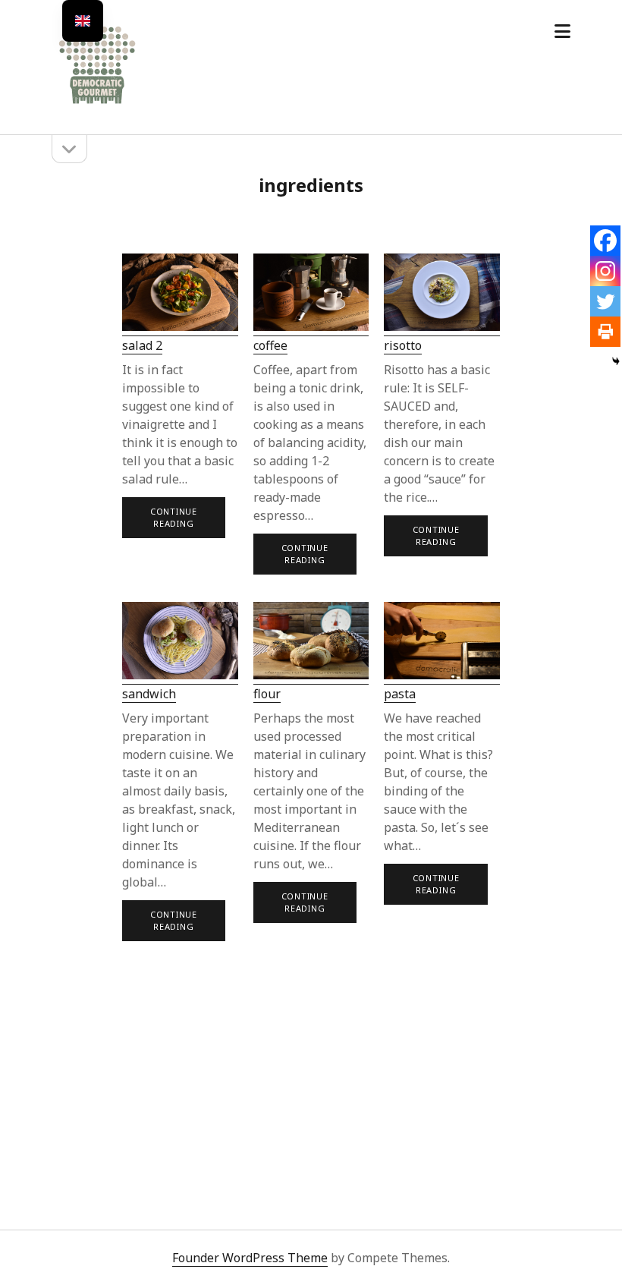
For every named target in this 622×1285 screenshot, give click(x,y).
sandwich (149, 693)
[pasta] (442, 643)
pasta (400, 693)
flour (267, 693)
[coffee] (311, 295)
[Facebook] (605, 240)
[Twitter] (605, 301)
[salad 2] (180, 295)
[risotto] (442, 295)
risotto (403, 345)
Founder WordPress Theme (250, 1257)
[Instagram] (605, 271)
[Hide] (616, 361)
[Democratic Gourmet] (97, 102)
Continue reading (175, 521)
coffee (270, 345)
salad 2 (142, 345)
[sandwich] (180, 643)
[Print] (605, 332)
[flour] (311, 643)
